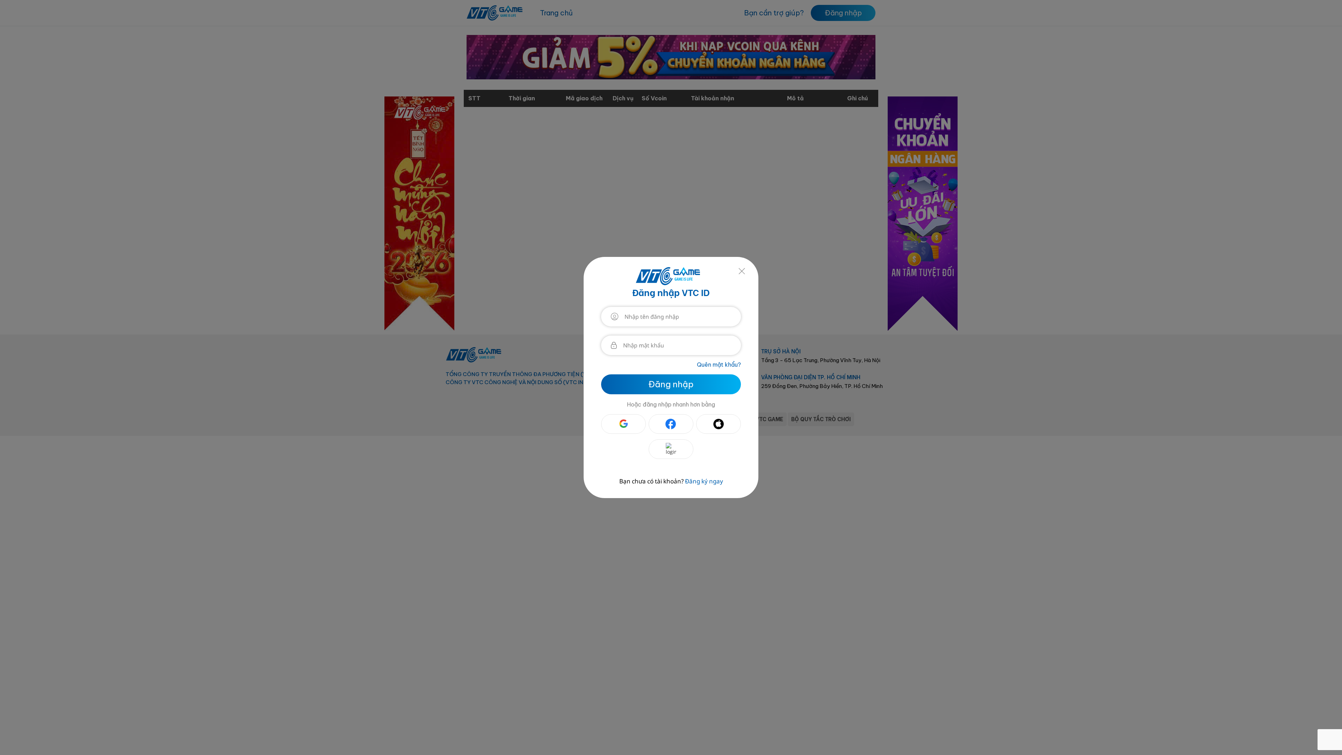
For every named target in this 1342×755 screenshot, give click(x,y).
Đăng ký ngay (704, 481)
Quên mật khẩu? (719, 364)
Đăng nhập (671, 384)
